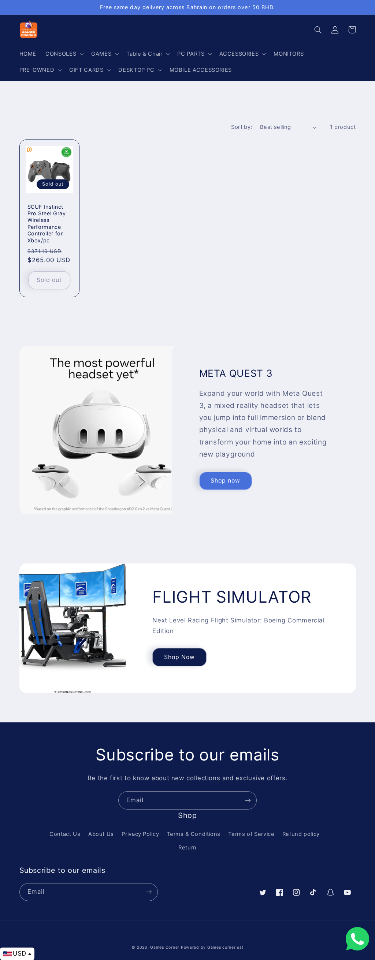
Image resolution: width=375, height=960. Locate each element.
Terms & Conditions (193, 834)
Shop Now (179, 657)
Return (187, 847)
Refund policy (301, 834)
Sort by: (241, 127)
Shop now (225, 480)
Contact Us (64, 834)
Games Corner (165, 947)
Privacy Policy (140, 834)
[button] (64, 54)
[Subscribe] (248, 800)
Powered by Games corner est (212, 947)
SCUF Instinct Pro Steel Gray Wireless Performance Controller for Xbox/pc (46, 223)
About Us (101, 834)
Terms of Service (251, 834)
